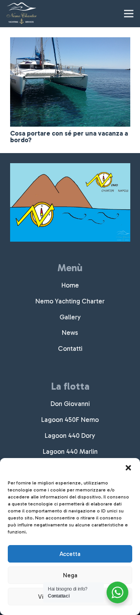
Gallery (70, 317)
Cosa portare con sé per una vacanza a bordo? (69, 136)
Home (70, 285)
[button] (128, 468)
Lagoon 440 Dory (70, 435)
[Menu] (128, 13)
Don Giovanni (70, 404)
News (70, 332)
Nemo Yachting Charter (70, 301)
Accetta (70, 554)
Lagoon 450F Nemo (70, 419)
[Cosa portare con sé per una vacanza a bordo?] (70, 43)
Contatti (70, 348)
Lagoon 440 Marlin (70, 451)
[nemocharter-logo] (22, 13)
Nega (70, 575)
